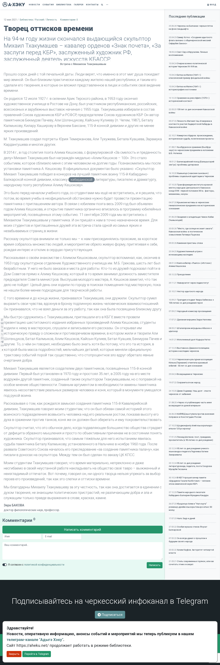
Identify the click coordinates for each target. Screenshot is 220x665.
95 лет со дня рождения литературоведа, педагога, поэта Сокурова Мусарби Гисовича (190, 466)
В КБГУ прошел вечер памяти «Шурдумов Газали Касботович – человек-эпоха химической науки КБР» (190, 480)
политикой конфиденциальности (44, 564)
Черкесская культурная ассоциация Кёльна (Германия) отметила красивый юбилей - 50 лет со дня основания (190, 362)
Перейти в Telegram (36, 653)
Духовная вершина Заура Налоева (194, 319)
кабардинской (81, 180)
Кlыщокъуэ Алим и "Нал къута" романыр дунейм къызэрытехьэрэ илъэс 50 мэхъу (190, 506)
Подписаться (111, 615)
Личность (51, 19)
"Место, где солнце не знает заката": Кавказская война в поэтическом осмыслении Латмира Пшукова (191, 231)
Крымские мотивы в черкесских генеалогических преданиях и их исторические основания (192, 205)
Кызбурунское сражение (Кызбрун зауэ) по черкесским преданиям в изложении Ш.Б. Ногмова (191, 150)
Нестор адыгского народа (190, 291)
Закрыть (14, 653)
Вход (212, 5)
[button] (102, 4)
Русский (39, 19)
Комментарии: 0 (69, 19)
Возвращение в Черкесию (190, 374)
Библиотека (26, 19)
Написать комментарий (82, 530)
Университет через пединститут (193, 283)
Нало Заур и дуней (186, 518)
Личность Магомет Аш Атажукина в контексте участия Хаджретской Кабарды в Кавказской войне (190, 124)
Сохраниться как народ (188, 382)
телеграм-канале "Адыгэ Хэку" (35, 639)
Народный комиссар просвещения (194, 311)
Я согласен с (36, 564)
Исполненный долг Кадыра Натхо (193, 339)
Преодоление (184, 274)
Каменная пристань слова (190, 243)
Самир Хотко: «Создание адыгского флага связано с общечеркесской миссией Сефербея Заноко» (190, 40)
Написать (154, 565)
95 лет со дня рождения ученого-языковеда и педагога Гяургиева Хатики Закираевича (189, 451)
